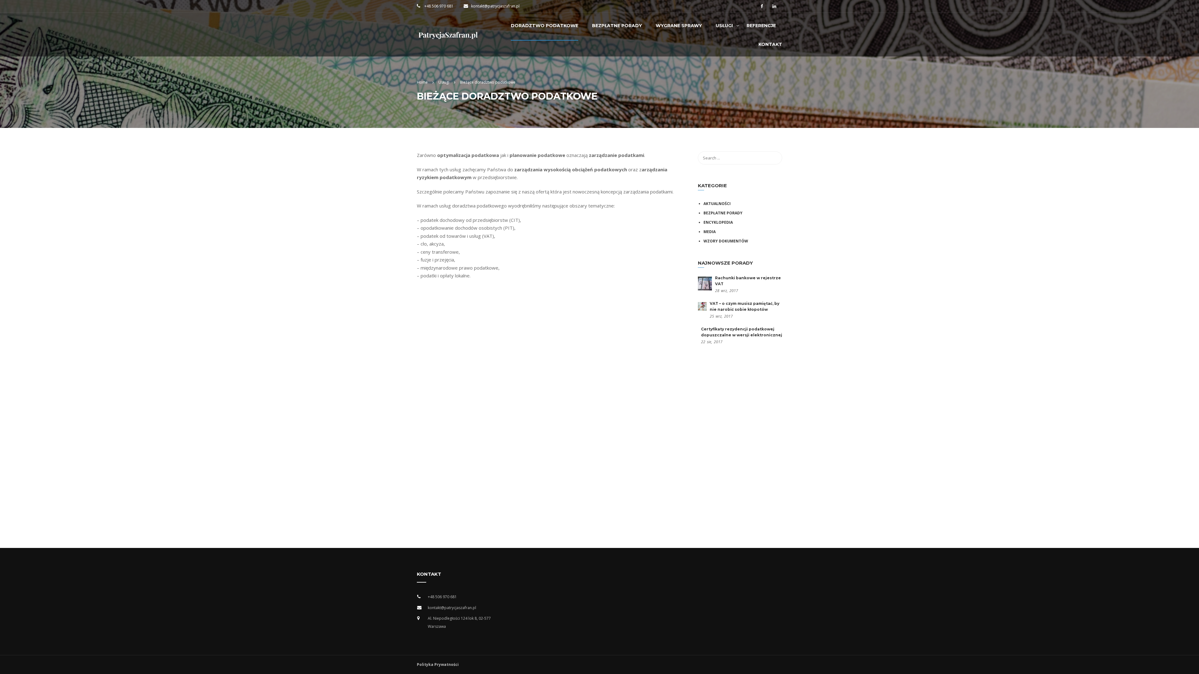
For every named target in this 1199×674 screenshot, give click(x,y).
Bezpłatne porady (723, 213)
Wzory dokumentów (725, 241)
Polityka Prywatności (438, 664)
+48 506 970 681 (438, 6)
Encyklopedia (718, 222)
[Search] (774, 157)
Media (709, 231)
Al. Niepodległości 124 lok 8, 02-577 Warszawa (459, 622)
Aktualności (717, 203)
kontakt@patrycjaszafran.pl (495, 6)
